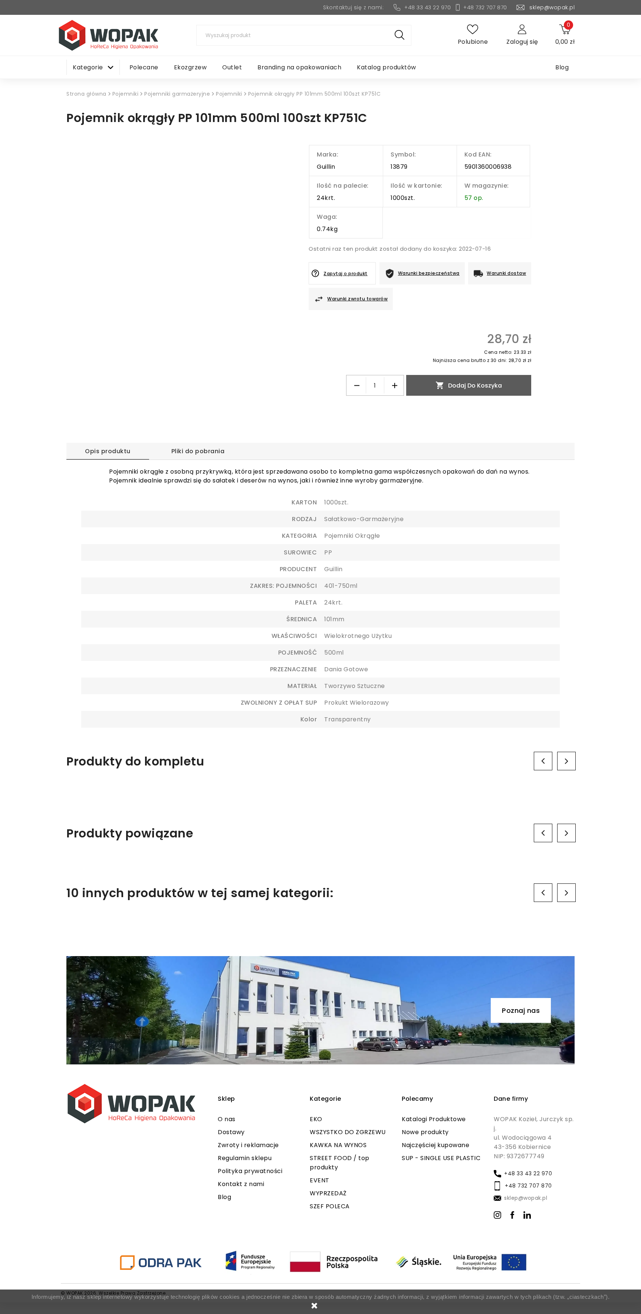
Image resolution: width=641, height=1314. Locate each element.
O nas (227, 1119)
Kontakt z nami (241, 1184)
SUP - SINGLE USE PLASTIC (441, 1158)
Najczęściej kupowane (435, 1145)
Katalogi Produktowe (434, 1119)
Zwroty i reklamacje (248, 1145)
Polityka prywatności (250, 1171)
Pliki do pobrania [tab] (198, 451)
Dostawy (231, 1132)
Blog (224, 1197)
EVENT (319, 1180)
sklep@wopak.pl (552, 7)
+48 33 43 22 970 (427, 7)
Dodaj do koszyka (468, 385)
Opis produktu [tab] (108, 451)
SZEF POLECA (330, 1206)
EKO (316, 1119)
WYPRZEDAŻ (328, 1193)
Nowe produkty (425, 1132)
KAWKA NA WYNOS (338, 1145)
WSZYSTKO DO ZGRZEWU (348, 1132)
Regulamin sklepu (245, 1158)
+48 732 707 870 (485, 7)
